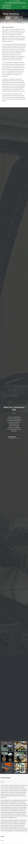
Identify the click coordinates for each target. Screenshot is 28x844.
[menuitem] (22, 6)
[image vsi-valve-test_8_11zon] (21, 768)
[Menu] (25, 6)
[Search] (22, 6)
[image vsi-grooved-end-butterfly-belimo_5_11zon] (7, 768)
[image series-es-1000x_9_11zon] (21, 757)
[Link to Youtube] (18, 1)
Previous (5, 418)
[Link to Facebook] (13, 1)
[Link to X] (11, 1)
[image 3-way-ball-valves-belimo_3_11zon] (7, 746)
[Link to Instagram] (17, 1)
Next (23, 418)
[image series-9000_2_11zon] (7, 757)
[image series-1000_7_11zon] (21, 746)
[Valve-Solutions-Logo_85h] (11, 6)
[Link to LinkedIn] (15, 1)
